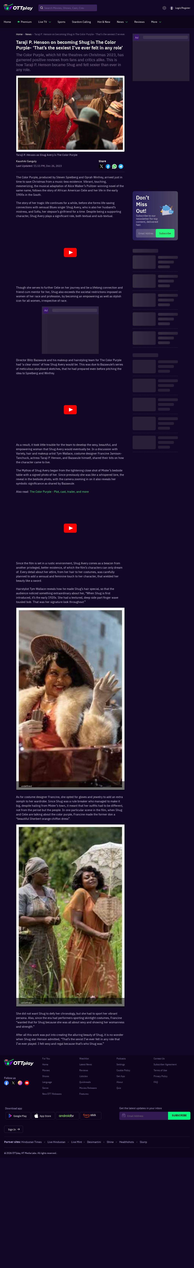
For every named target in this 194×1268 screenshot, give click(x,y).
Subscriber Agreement (165, 1064)
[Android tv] (67, 1116)
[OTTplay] (18, 8)
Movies (46, 1070)
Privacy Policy (160, 1076)
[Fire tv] (90, 1116)
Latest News (85, 1064)
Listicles (83, 1076)
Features (83, 1093)
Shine (110, 1142)
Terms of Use (160, 1070)
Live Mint (76, 1142)
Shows (45, 1076)
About (120, 1081)
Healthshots (126, 1142)
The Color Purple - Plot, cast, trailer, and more (59, 491)
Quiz (119, 1087)
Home (45, 1064)
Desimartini (94, 1142)
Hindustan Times (31, 1142)
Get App (121, 1076)
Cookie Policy (123, 1070)
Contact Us (159, 1058)
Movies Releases (88, 1087)
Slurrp (143, 1142)
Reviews (83, 1070)
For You (46, 1058)
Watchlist (84, 1058)
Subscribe (165, 233)
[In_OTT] (20, 1083)
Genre (45, 1087)
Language (47, 1081)
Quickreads (85, 1081)
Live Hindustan (56, 1142)
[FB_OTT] (6, 1083)
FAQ (156, 1081)
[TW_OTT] (13, 1083)
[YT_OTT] (27, 1083)
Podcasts (121, 1058)
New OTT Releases (52, 1093)
